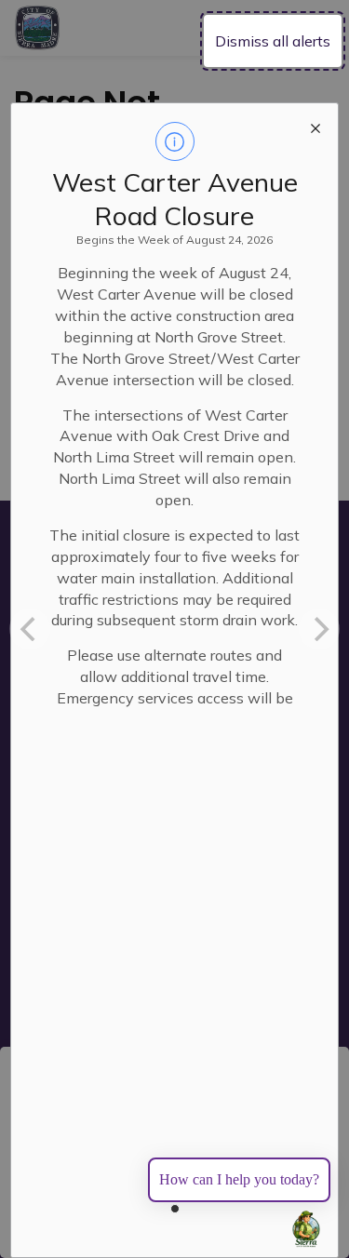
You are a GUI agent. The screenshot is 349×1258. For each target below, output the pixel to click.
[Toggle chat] (306, 1229)
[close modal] (315, 125)
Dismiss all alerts (272, 41)
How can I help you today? (239, 1179)
